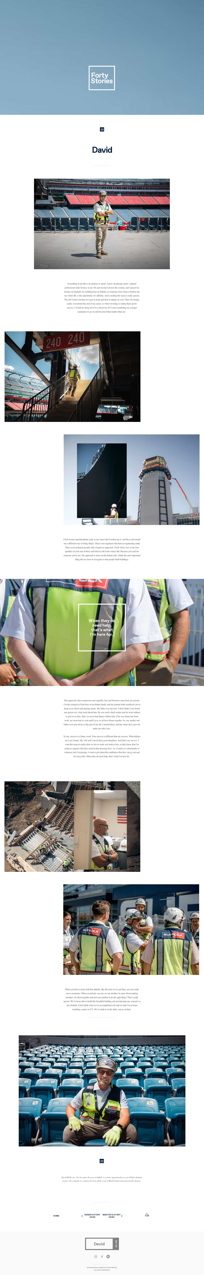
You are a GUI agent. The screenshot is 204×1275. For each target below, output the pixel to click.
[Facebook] (102, 1256)
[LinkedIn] (108, 1256)
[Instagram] (95, 1256)
